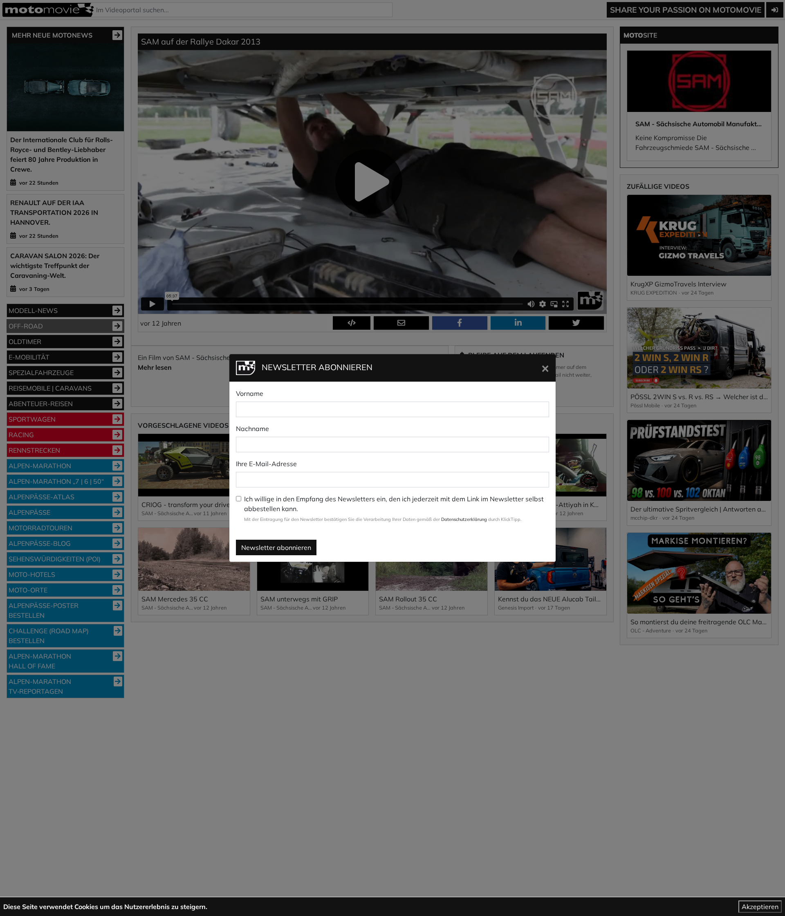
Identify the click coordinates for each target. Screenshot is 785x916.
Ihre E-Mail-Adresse (266, 464)
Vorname (249, 393)
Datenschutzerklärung (464, 519)
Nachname (252, 428)
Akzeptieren (760, 907)
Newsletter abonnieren (276, 547)
